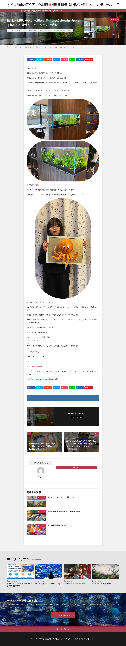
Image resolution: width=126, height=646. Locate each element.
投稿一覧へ (76, 467)
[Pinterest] (88, 59)
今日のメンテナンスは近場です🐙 (61, 497)
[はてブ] (56, 59)
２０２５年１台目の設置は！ (101, 583)
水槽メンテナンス (35, 30)
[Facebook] (31, 59)
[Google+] (48, 59)
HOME (10, 47)
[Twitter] (40, 59)
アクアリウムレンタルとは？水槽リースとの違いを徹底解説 (20, 585)
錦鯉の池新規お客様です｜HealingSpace (64, 511)
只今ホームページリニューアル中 (75, 583)
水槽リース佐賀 (51, 30)
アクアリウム (23, 30)
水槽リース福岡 (59, 30)
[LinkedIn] (80, 59)
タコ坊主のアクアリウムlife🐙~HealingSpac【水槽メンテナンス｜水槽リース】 (63, 4)
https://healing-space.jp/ (35, 366)
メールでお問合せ (33, 352)
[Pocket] (64, 59)
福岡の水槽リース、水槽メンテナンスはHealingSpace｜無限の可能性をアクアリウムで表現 (49, 47)
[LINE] (72, 59)
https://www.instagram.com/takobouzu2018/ (42, 379)
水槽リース (43, 30)
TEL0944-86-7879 (33, 340)
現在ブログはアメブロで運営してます (47, 583)
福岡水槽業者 (67, 30)
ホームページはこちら (63, 615)
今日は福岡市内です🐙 (57, 525)
